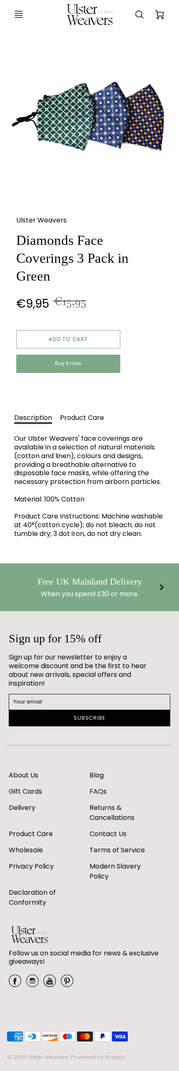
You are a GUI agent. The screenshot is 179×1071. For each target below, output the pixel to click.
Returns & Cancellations (112, 812)
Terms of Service (117, 850)
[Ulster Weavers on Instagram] (32, 984)
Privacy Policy (31, 866)
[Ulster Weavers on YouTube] (49, 984)
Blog (97, 775)
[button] (68, 339)
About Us (23, 775)
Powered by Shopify (98, 1057)
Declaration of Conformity (32, 897)
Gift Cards (25, 791)
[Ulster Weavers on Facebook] (15, 984)
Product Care (82, 417)
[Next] (161, 587)
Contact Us (108, 834)
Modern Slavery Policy (115, 871)
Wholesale (26, 850)
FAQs (98, 791)
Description (33, 417)
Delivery (22, 807)
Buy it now (68, 363)
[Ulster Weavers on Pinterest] (67, 984)
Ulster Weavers (41, 220)
